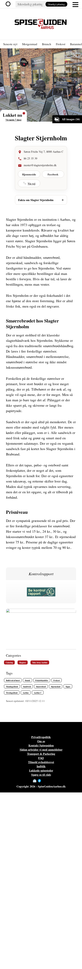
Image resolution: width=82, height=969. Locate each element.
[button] (75, 4)
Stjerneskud (55, 686)
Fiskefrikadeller (41, 680)
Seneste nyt (10, 44)
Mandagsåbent (12, 686)
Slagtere (22, 662)
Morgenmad (29, 44)
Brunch (46, 44)
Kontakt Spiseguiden (41, 745)
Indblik (41, 766)
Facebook (53, 174)
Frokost (60, 44)
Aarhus (26, 692)
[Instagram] (43, 781)
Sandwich (27, 686)
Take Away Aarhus (39, 662)
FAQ (41, 758)
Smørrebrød (41, 686)
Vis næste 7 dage (13, 120)
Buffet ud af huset (13, 680)
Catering (9, 662)
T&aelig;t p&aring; (56, 4)
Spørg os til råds (41, 775)
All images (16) (71, 119)
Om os (41, 741)
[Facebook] (39, 781)
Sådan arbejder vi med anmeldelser (41, 749)
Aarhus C (38, 692)
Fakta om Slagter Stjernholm (36, 200)
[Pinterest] (47, 781)
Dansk (27, 680)
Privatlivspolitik (41, 737)
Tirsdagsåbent (12, 692)
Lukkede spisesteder (41, 770)
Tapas (67, 686)
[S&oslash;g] (9, 4)
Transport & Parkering (41, 754)
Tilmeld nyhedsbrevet (41, 762)
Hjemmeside (29, 174)
